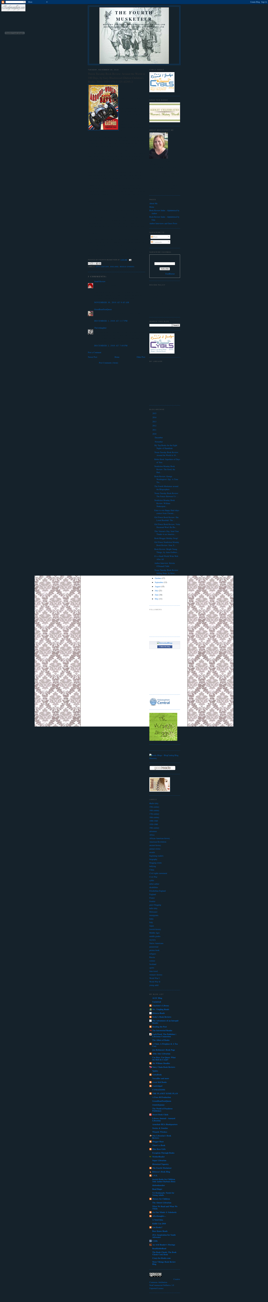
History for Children (161, 1198)
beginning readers (156, 855)
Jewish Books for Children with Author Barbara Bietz (163, 1180)
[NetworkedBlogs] (165, 643)
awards (152, 852)
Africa (151, 834)
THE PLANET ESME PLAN (165, 1093)
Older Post (141, 357)
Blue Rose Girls (159, 1149)
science (152, 960)
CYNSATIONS (158, 1089)
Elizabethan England (157, 890)
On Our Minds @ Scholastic (164, 1212)
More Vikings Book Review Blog (164, 1263)
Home (117, 357)
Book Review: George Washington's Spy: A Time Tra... (166, 479)
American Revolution (157, 841)
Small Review (99, 281)
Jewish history (155, 929)
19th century (102, 266)
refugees (152, 953)
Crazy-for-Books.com (161, 1258)
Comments (157, 242)
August (158, 586)
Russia (152, 957)
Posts (155, 236)
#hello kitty (153, 803)
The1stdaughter (100, 327)
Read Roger (157, 1189)
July (157, 590)
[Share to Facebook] (97, 263)
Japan (151, 925)
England (114, 266)
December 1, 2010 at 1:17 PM (111, 320)
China (151, 869)
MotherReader (158, 1156)
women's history (155, 974)
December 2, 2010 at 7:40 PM (111, 345)
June (157, 594)
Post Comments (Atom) (108, 362)
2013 (154, 421)
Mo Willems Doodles (161, 1063)
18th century (154, 817)
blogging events (155, 862)
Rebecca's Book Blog (161, 1171)
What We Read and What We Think (164, 1207)
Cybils (155, 1240)
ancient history (155, 845)
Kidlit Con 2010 (159, 1223)
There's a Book (158, 1145)
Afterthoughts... (159, 1216)
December (159, 437)
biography (153, 859)
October (158, 578)
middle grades (127, 266)
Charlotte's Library (160, 1005)
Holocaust (153, 911)
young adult (154, 985)
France (152, 897)
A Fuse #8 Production (161, 1097)
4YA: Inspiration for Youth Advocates (164, 1236)
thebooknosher (158, 1185)
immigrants (153, 915)
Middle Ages (154, 932)
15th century (154, 806)
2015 (154, 413)
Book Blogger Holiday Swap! (166, 538)
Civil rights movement (158, 873)
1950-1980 (153, 824)
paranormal (153, 946)
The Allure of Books (161, 1040)
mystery (152, 939)
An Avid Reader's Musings (163, 1244)
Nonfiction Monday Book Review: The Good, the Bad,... (164, 469)
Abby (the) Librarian (161, 1053)
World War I (154, 978)
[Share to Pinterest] (99, 263)
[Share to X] (94, 263)
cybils (151, 880)
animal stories (155, 848)
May (157, 598)
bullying (152, 866)
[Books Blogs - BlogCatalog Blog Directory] (164, 758)
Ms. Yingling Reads (160, 1009)
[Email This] (89, 263)
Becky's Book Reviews (161, 1016)
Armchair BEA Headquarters (165, 1124)
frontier (152, 901)
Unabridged (157, 1085)
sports (151, 967)
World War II (154, 981)
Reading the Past (159, 1026)
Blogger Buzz (158, 1141)
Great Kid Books (159, 1082)
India (151, 918)
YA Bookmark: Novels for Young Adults (163, 1193)
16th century (154, 810)
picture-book (154, 950)
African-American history (159, 838)
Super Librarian (159, 1160)
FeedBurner (170, 273)
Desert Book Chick (160, 1114)
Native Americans (156, 943)
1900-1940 (153, 820)
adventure (153, 831)
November (159, 441)
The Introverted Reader (162, 1030)
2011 (154, 429)
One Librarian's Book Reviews (161, 1136)
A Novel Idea (157, 1219)
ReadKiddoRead (159, 1248)
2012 (154, 425)
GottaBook (157, 1074)
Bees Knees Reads (160, 1231)
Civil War (153, 876)
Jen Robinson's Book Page (163, 1049)
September (159, 582)
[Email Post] (130, 260)
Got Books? (157, 1227)
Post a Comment (94, 352)
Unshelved (156, 1001)
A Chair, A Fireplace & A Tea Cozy (165, 1045)
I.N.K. (155, 1175)
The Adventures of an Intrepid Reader (165, 1021)
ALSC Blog (157, 998)
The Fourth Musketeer (134, 15)
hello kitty (153, 908)
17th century (154, 813)
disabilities (153, 887)
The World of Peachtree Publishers (162, 1109)
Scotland (152, 964)
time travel (153, 971)
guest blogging (155, 904)
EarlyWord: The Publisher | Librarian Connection (164, 1035)
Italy (151, 922)
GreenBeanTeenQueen (103, 309)
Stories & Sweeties (160, 1128)
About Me (153, 203)
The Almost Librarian (161, 1202)
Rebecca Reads (158, 1013)
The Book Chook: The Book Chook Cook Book (164, 1253)
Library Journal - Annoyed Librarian (163, 1119)
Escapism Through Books (163, 1152)
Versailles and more (160, 1078)
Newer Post (92, 357)
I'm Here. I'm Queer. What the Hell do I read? (164, 1058)
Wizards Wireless (159, 1131)
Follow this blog (165, 646)
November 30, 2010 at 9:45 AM (111, 302)
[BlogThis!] (91, 263)
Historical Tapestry (160, 1164)
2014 (154, 417)
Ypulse (155, 1070)
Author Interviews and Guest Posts (163, 223)
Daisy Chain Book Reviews (163, 1067)
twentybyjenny (158, 1104)
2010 (154, 434)
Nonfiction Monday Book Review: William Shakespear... (164, 503)
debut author (154, 883)
